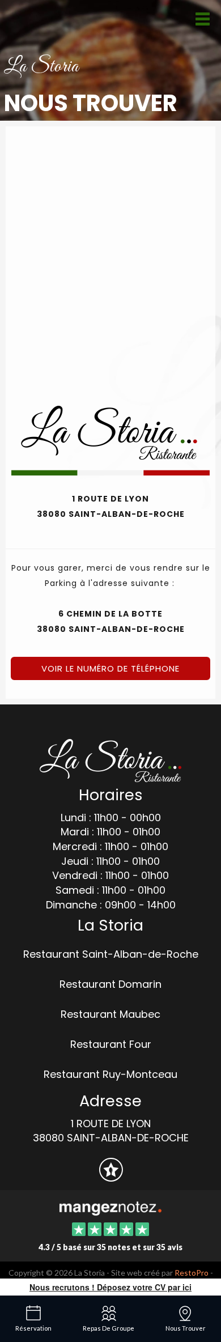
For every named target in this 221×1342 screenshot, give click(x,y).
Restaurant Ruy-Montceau (110, 1074)
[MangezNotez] (111, 1177)
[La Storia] (110, 1207)
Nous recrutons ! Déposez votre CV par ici (110, 1287)
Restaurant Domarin (111, 984)
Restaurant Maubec (110, 1014)
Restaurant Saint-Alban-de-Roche (110, 954)
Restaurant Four (110, 1044)
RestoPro (192, 1272)
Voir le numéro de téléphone (110, 668)
